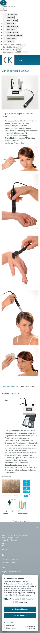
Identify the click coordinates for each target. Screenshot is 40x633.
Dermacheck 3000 (11, 455)
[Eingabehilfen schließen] (5, 9)
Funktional (30, 599)
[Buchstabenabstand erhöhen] (27, 52)
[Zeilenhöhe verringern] (17, 50)
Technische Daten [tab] (27, 386)
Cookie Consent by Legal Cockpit (31, 627)
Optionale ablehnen (20, 609)
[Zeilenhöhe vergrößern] (20, 50)
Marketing (23, 602)
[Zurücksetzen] (1, 9)
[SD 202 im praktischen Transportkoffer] (28, 413)
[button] (19, 60)
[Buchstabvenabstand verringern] (24, 52)
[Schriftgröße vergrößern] (21, 47)
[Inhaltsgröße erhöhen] (25, 45)
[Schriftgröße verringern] (18, 47)
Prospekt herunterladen (21, 521)
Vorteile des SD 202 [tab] (10, 386)
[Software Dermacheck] (16, 484)
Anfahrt (4, 549)
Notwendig (14, 599)
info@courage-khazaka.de (11, 572)
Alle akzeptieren (20, 615)
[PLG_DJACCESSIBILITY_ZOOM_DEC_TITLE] (22, 45)
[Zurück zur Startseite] (8, 60)
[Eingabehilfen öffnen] (3, 3)
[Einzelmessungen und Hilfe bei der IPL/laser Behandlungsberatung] (16, 504)
